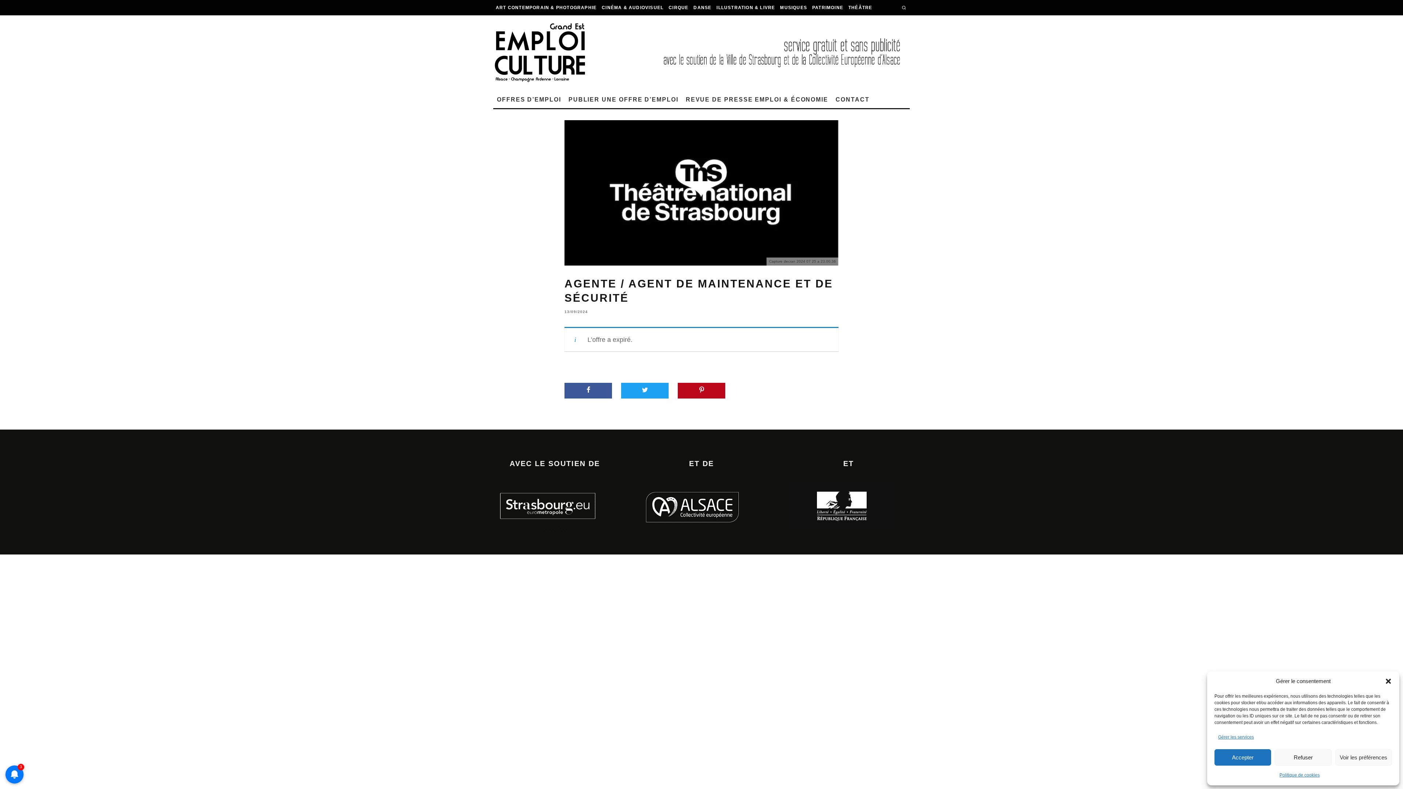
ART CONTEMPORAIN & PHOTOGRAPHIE (546, 7)
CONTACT (852, 99)
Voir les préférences (1363, 757)
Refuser (1303, 757)
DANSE (702, 7)
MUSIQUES (793, 7)
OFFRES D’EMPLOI (529, 99)
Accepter (1243, 757)
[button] (1388, 681)
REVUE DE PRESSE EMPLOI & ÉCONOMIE (757, 99)
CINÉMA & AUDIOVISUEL (633, 7)
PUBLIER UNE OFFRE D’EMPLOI (623, 99)
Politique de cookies (1300, 775)
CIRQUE (678, 7)
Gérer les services (1236, 737)
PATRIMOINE (827, 7)
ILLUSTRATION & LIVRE (745, 7)
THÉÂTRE (860, 7)
